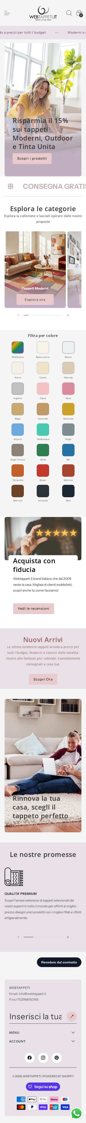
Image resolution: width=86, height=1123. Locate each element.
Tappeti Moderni (35, 288)
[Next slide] (67, 937)
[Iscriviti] (72, 1016)
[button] (69, 13)
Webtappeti (32, 1076)
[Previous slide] (19, 937)
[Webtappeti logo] (43, 13)
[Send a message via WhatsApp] (76, 1113)
